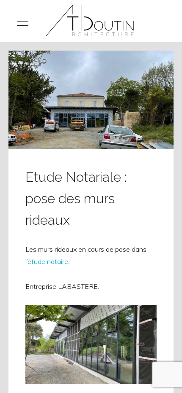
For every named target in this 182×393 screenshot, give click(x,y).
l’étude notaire (46, 261)
